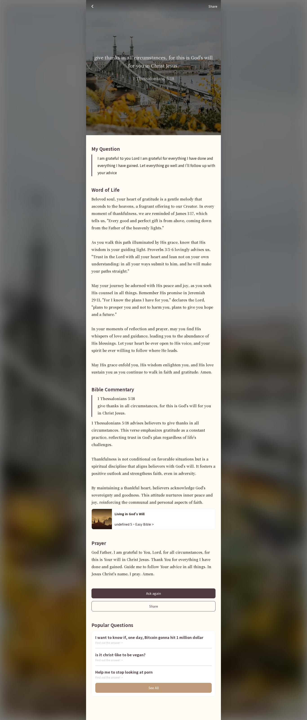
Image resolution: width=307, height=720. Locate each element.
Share (153, 606)
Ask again (153, 593)
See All (154, 688)
